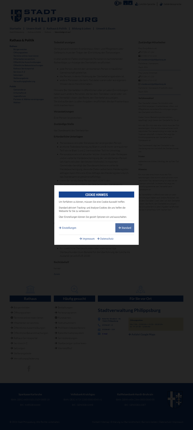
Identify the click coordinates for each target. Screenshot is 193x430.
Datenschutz (107, 238)
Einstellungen (69, 227)
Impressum (89, 238)
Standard (126, 227)
